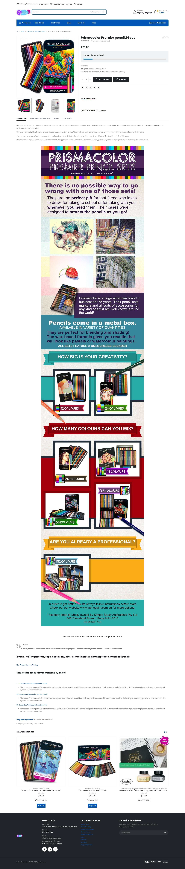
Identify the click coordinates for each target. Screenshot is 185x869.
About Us (81, 23)
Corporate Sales (86, 845)
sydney (122, 72)
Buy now (122, 79)
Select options (144, 800)
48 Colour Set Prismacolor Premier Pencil (31, 694)
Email (98, 87)
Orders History (86, 832)
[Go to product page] (41, 761)
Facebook (82, 87)
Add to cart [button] (42, 800)
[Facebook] (44, 849)
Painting (144, 788)
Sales (94, 23)
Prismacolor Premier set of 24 (101, 72)
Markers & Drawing (95, 69)
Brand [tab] (56, 118)
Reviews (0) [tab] (67, 118)
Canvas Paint (125, 788)
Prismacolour (115, 72)
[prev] (163, 37)
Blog (69, 23)
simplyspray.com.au (24, 720)
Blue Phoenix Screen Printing (27, 665)
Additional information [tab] (40, 118)
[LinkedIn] (55, 849)
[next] (167, 37)
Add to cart (104, 79)
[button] (17, 66)
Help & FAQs (85, 824)
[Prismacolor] (89, 99)
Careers (84, 840)
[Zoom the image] (19, 836)
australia (88, 72)
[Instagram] (50, 849)
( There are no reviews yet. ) (100, 41)
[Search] (103, 11)
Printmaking (163, 788)
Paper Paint (155, 788)
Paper (104, 69)
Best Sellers (39, 23)
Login (82, 837)
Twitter (86, 87)
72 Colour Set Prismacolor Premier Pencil (31, 683)
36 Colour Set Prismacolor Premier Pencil (31, 705)
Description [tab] (21, 118)
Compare (102, 110)
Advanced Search (87, 834)
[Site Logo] (23, 12)
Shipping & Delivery (87, 829)
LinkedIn (90, 87)
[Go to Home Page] (17, 32)
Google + (94, 87)
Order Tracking (86, 827)
